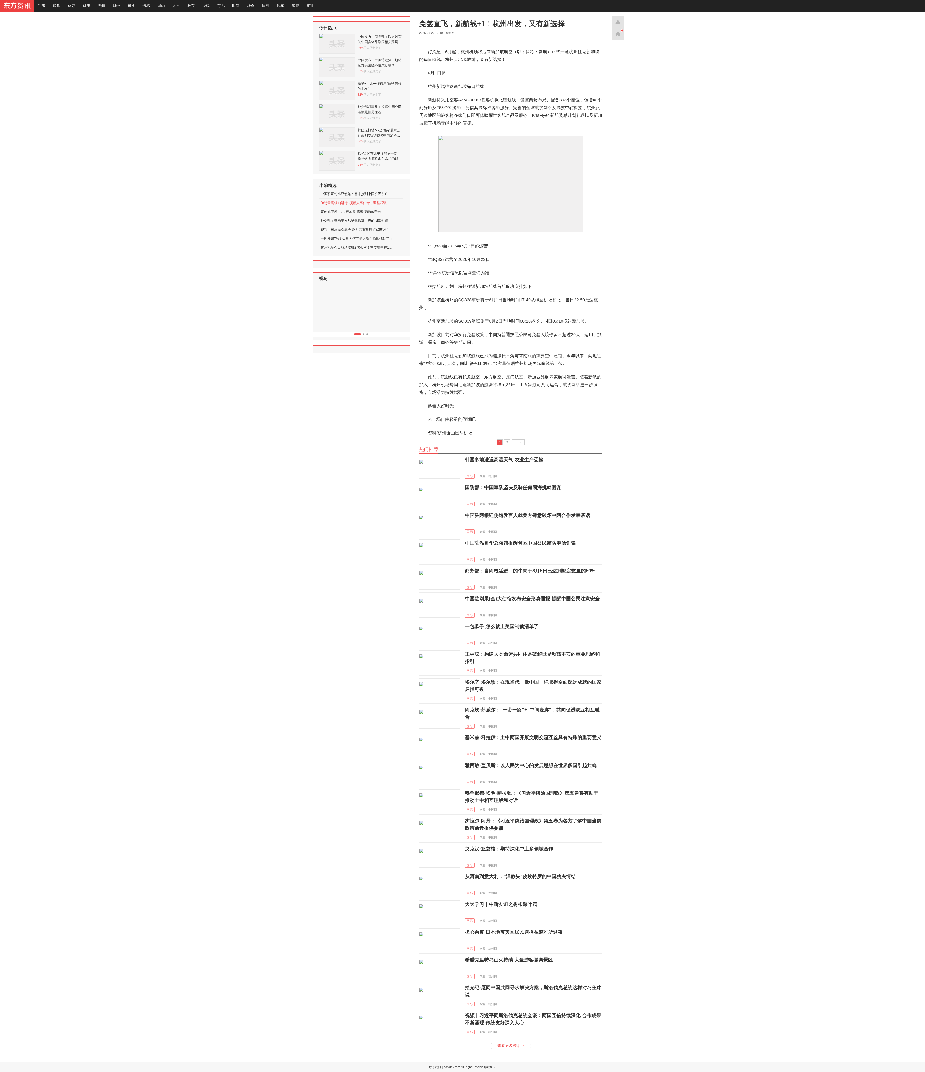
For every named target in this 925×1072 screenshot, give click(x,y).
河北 (310, 6)
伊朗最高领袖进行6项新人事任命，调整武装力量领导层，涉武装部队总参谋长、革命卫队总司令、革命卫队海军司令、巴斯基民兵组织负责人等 (357, 203)
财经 (116, 6)
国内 (161, 6)
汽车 (280, 6)
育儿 (221, 6)
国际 (265, 6)
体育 (71, 6)
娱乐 (56, 6)
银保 (295, 6)
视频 (101, 6)
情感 (146, 6)
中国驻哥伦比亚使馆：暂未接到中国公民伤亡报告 (357, 194)
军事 (41, 6)
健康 (86, 6)
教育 (191, 6)
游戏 (206, 6)
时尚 (235, 6)
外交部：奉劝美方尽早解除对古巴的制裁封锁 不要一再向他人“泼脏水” (357, 221)
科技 (131, 6)
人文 (176, 6)
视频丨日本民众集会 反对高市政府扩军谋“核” (354, 230)
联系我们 (435, 1067)
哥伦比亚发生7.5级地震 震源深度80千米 (351, 212)
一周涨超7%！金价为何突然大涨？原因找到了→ (357, 238)
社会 (250, 6)
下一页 (518, 442)
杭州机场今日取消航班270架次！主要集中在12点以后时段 (357, 247)
